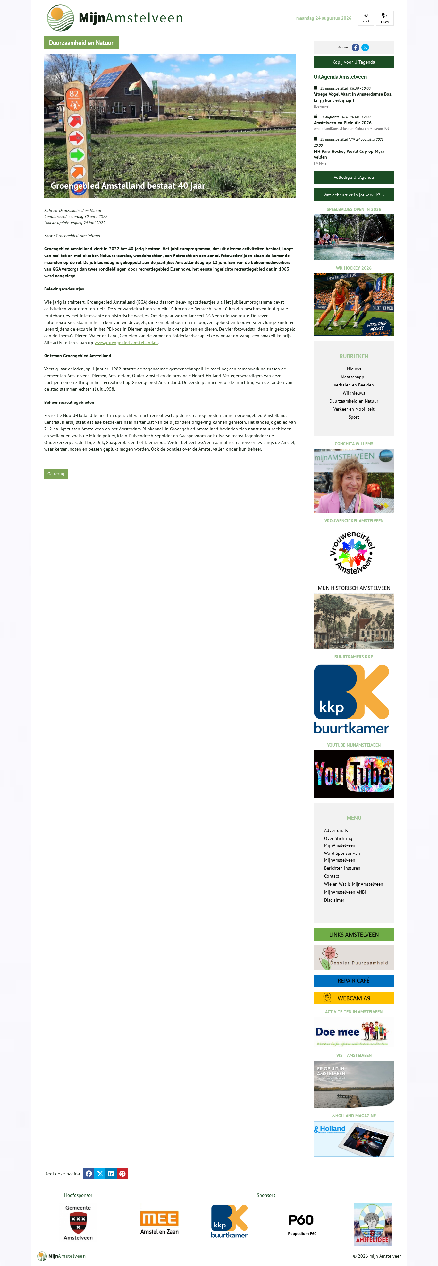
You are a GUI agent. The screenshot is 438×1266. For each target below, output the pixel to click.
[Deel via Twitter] (99, 1173)
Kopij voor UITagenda (354, 62)
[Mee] (159, 1222)
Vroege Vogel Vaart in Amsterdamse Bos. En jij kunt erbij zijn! (353, 97)
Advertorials (336, 830)
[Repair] (354, 981)
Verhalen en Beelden (354, 385)
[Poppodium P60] (301, 1222)
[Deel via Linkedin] (111, 1173)
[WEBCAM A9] (354, 997)
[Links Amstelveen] (354, 934)
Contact (331, 876)
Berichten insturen (342, 868)
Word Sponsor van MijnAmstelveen (342, 856)
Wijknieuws (354, 393)
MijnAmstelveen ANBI (345, 892)
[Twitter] (365, 47)
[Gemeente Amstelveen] (78, 1222)
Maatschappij (354, 377)
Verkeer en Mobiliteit (354, 409)
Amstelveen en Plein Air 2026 (343, 123)
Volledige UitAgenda (354, 177)
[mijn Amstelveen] (118, 18)
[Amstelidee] (373, 1224)
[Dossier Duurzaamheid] (354, 957)
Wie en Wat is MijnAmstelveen (353, 884)
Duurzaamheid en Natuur (80, 210)
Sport (354, 417)
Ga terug (55, 474)
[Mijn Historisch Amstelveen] (354, 617)
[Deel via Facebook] (88, 1173)
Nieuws (354, 369)
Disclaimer (334, 900)
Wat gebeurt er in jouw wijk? (352, 195)
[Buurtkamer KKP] (230, 1221)
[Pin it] (122, 1173)
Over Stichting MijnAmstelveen (339, 842)
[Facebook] (355, 47)
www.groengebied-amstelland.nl (126, 342)
